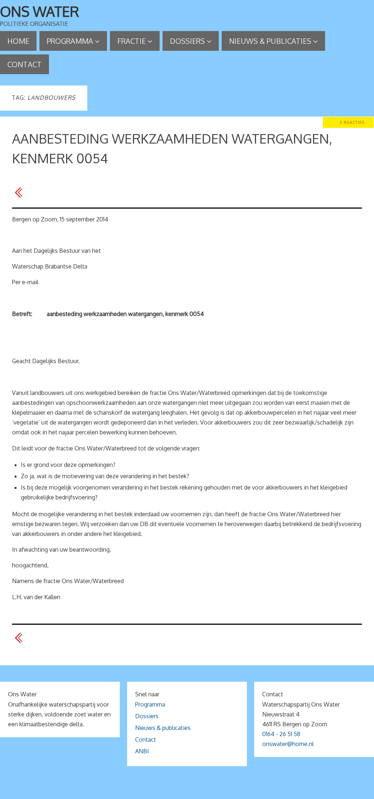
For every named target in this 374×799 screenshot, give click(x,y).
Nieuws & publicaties (163, 727)
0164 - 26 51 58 (281, 734)
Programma (150, 704)
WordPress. (230, 791)
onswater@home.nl (288, 743)
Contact (145, 739)
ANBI (142, 751)
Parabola (199, 791)
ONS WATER (39, 11)
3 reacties (352, 122)
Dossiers (147, 716)
